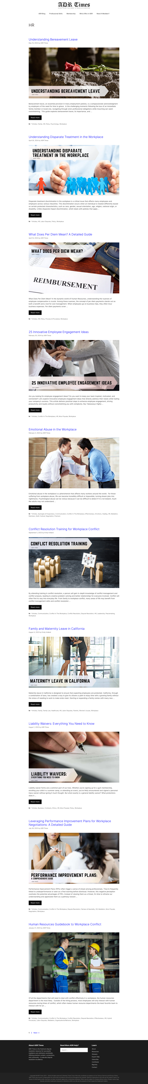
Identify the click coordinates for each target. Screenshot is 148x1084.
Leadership (101, 613)
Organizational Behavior (63, 1020)
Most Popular (63, 416)
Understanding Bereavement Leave (53, 39)
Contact (94, 1067)
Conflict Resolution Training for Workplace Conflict (64, 529)
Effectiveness (89, 514)
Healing (104, 514)
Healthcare (55, 710)
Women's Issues (84, 710)
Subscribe (95, 1059)
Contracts (48, 808)
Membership (71, 14)
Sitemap (64, 1075)
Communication (60, 514)
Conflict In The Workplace (46, 416)
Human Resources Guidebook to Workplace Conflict (65, 924)
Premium (57, 516)
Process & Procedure (53, 319)
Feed (69, 1075)
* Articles (34, 124)
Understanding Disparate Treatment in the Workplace (66, 137)
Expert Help (96, 1057)
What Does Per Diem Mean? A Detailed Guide (60, 234)
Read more (35, 118)
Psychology (55, 124)
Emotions (98, 514)
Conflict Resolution (74, 613)
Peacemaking (110, 613)
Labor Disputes (46, 221)
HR (44, 124)
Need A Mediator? (103, 14)
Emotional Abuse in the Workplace (53, 429)
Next (36, 1033)
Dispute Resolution (87, 613)
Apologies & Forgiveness (46, 514)
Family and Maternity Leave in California (57, 628)
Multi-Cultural (40, 516)
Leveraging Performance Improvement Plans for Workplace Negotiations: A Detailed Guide (70, 822)
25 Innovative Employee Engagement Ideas (59, 332)
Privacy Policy (114, 1075)
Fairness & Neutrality (88, 909)
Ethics (54, 808)
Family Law (46, 710)
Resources (95, 1051)
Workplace (63, 124)
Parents (75, 710)
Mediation (114, 514)
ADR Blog (42, 14)
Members (32, 516)
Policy (48, 124)
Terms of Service (102, 1075)
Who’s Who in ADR (86, 14)
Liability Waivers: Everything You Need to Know (61, 723)
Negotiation (50, 516)
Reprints (94, 1064)
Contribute (95, 1062)
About (94, 1049)
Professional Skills (56, 14)
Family (40, 124)
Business (41, 808)
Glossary (94, 1054)
